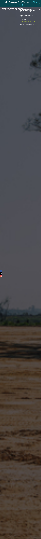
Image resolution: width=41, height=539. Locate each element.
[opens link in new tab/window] (1, 271)
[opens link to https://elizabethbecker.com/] (12, 9)
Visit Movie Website (24, 21)
